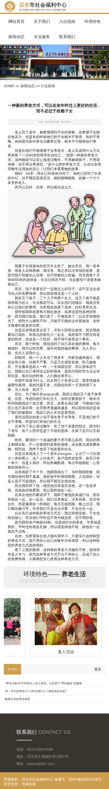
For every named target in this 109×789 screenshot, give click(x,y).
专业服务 (42, 37)
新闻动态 (16, 37)
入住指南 (67, 21)
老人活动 (63, 651)
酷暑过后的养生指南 (17, 699)
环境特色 (92, 21)
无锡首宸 (29, 784)
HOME (9, 86)
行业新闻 (48, 86)
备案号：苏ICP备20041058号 (78, 779)
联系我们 (67, 37)
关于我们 (42, 21)
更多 (97, 669)
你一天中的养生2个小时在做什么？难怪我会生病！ (36, 691)
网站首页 (16, 21)
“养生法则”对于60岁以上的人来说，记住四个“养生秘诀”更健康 (43, 683)
